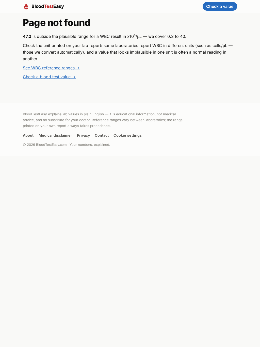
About (28, 135)
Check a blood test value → (49, 76)
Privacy (83, 135)
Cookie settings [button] (127, 135)
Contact (102, 135)
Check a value (219, 6)
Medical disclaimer (55, 135)
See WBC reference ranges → (51, 67)
